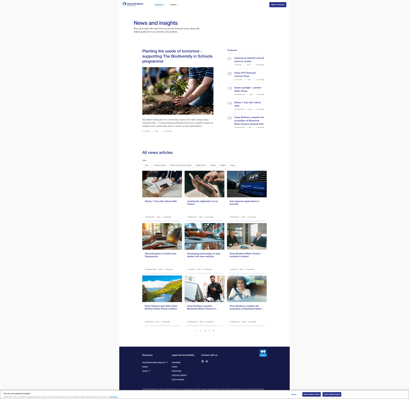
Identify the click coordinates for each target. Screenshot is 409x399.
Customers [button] (159, 5)
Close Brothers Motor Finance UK (154, 362)
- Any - (146, 165)
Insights (223, 165)
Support (145, 366)
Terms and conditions (179, 375)
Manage (293, 394)
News (233, 165)
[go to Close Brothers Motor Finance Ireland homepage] (133, 4)
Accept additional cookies (332, 394)
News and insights (156, 23)
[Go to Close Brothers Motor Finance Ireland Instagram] (202, 361)
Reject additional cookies (312, 394)
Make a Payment (277, 5)
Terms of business (178, 379)
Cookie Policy (113, 397)
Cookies (174, 366)
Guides (213, 165)
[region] (204, 394)
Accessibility (176, 362)
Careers (145, 371)
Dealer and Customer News (181, 165)
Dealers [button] (173, 5)
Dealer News (201, 165)
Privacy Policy (176, 371)
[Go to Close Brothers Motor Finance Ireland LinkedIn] (207, 361)
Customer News (160, 165)
